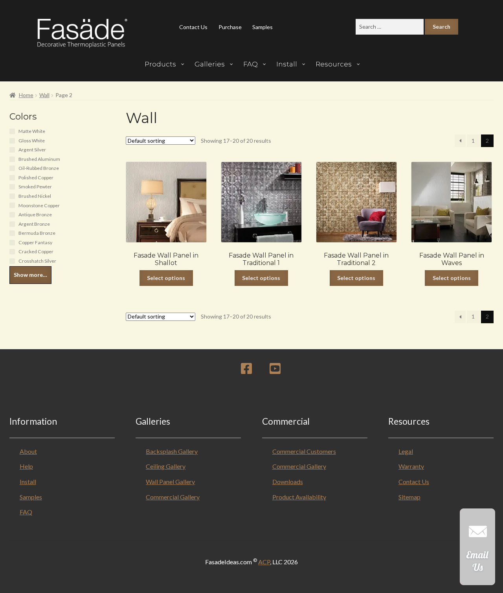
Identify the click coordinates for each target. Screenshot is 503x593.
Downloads (287, 481)
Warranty (411, 466)
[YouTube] (275, 370)
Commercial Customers (304, 451)
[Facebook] (246, 370)
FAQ (26, 512)
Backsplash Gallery (172, 451)
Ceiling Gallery (165, 466)
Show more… (30, 274)
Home (26, 95)
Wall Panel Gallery (170, 481)
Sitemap (409, 497)
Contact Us (193, 27)
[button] (477, 550)
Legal (405, 451)
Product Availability (299, 497)
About (28, 451)
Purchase (230, 27)
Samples (262, 27)
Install (28, 481)
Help (26, 466)
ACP (264, 561)
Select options (166, 277)
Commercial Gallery (173, 497)
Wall (44, 95)
